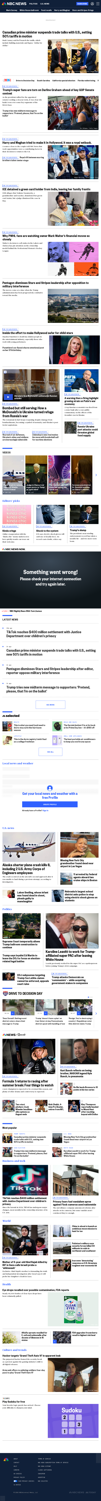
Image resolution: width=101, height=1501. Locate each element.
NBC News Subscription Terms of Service (53, 1462)
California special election (63, 80)
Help (15, 1466)
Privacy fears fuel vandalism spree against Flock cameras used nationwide (74, 1203)
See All (50, 752)
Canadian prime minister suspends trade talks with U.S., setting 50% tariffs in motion (47, 34)
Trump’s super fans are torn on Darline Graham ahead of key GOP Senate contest (48, 91)
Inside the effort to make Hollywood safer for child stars (37, 333)
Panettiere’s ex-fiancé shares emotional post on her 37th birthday (23, 348)
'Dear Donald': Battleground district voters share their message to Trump (14, 1021)
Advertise (41, 1477)
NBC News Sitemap (44, 1466)
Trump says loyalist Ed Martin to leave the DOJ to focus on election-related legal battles (21, 958)
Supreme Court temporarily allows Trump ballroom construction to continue (21, 944)
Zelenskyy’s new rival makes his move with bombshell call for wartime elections (45, 437)
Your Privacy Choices (26, 1481)
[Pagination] (88, 997)
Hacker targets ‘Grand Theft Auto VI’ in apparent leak (31, 1355)
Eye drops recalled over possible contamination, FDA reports (35, 1290)
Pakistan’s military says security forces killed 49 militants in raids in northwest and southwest (84, 1247)
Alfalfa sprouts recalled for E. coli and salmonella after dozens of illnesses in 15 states (34, 1336)
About (16, 1459)
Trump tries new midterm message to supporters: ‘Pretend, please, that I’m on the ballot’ (22, 113)
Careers (16, 1470)
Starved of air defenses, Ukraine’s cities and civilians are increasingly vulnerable (15, 437)
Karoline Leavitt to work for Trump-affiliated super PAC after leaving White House (71, 955)
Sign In (45, 810)
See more (50, 705)
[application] (74, 349)
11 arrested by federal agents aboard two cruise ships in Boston (85, 877)
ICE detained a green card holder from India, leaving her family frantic (46, 189)
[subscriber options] (92, 3)
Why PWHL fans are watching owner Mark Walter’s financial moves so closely (46, 237)
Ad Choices (18, 1474)
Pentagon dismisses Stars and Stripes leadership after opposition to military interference (45, 284)
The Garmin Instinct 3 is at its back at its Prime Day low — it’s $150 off (79, 726)
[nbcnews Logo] (6, 1459)
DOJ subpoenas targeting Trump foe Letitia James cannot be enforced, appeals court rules (33, 979)
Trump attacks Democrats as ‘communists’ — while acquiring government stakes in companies (70, 980)
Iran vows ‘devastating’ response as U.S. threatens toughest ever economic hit (84, 1263)
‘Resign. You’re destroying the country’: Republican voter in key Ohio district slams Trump (82, 1021)
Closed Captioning (45, 1470)
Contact (16, 1462)
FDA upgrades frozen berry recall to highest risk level (84, 1333)
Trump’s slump (78, 530)
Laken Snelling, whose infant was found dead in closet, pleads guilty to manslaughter (32, 897)
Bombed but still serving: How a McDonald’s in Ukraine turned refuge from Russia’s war (28, 412)
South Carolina (43, 80)
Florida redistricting (86, 80)
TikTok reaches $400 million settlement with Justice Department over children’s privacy (43, 634)
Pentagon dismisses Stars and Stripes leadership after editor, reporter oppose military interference (49, 670)
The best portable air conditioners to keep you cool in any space (79, 740)
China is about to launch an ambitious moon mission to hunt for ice (84, 1228)
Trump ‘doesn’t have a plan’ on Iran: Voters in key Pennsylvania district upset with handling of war (50, 1021)
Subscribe (41, 1474)
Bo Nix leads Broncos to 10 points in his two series (85, 1088)
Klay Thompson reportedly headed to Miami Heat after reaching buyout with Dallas (89, 1109)
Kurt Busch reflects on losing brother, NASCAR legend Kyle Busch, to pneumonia (76, 1073)
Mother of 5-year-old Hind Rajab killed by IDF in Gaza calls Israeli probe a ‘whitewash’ (24, 1265)
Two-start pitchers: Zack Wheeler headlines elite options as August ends (24, 1109)
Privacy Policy (19, 1477)
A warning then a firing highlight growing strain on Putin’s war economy (81, 401)
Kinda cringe (9, 530)
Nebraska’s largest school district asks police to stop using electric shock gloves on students (81, 896)
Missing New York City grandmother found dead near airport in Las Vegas (76, 863)
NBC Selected (43, 1481)
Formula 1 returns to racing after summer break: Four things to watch (27, 1083)
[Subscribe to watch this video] (31, 385)
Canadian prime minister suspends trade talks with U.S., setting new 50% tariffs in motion (51, 652)
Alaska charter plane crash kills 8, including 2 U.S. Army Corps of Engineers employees (26, 868)
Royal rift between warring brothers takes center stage (23, 159)
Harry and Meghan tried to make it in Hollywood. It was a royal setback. (47, 142)
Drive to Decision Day (25, 80)
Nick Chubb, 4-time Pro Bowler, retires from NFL (56, 1107)
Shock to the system (47, 530)
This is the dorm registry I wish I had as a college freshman (30, 740)
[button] (74, 349)
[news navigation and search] (98, 3)
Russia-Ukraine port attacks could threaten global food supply (88, 431)
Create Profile (50, 804)
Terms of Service (44, 1459)
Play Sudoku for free (13, 1401)
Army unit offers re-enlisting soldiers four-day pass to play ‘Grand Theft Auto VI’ (23, 1371)
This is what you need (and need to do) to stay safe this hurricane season (29, 727)
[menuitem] (33, 3)
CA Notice (17, 1485)
